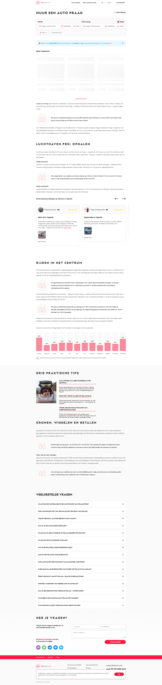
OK (119, 674)
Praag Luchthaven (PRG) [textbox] (49, 26)
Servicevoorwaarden (74, 665)
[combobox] (50, 26)
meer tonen (67, 228)
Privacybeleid (71, 668)
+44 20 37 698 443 (116, 669)
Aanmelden (120, 3)
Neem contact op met (89, 3)
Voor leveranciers (92, 665)
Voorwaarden (75, 3)
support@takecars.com (114, 665)
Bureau (88, 668)
